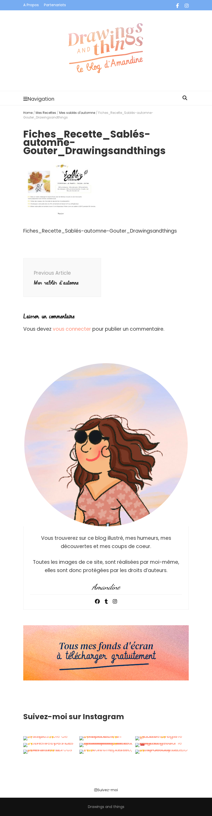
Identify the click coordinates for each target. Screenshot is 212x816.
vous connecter (72, 329)
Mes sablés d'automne (77, 112)
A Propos (31, 4)
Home (28, 112)
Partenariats (55, 4)
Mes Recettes (46, 112)
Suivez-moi (107, 790)
